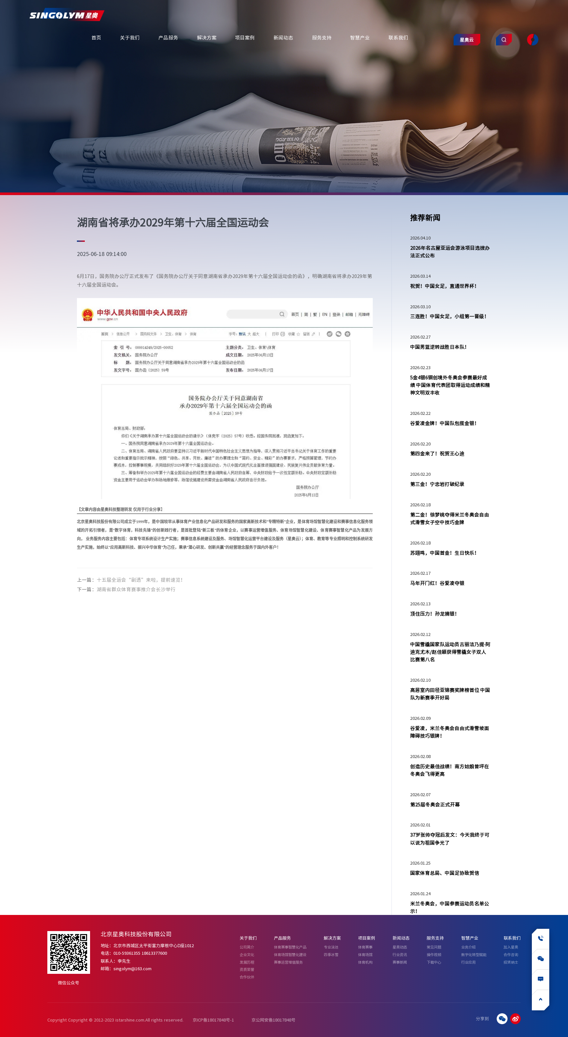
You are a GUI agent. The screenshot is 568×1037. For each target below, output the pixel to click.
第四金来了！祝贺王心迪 (437, 453)
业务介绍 (468, 947)
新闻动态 (283, 37)
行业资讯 (399, 954)
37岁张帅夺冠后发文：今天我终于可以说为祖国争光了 (449, 838)
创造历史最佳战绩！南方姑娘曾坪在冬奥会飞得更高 (449, 770)
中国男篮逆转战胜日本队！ (439, 346)
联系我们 (398, 37)
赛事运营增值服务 (288, 962)
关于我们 (130, 37)
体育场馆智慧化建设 (290, 954)
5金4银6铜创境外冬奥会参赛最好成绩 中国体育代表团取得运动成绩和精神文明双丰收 (450, 385)
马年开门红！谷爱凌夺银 (437, 583)
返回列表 (342, 584)
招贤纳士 (511, 962)
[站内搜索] (504, 40)
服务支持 (322, 37)
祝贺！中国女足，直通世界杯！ (444, 286)
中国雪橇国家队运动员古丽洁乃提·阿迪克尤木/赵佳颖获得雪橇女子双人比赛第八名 (450, 652)
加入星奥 (511, 947)
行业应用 (468, 962)
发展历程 (247, 962)
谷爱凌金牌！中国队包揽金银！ (444, 423)
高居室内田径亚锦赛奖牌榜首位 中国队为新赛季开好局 (450, 693)
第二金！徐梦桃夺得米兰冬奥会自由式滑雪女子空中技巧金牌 (449, 518)
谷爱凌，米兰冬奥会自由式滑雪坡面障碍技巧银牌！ (449, 731)
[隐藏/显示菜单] (532, 40)
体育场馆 (365, 954)
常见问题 (434, 947)
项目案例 (245, 37)
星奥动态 (399, 947)
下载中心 (434, 962)
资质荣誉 (247, 969)
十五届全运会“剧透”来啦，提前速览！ (141, 579)
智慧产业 (360, 37)
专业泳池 (331, 947)
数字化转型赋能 (473, 954)
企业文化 (247, 954)
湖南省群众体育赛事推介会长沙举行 (136, 589)
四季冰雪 (331, 954)
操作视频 (434, 954)
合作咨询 (511, 954)
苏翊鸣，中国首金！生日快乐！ (444, 552)
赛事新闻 (399, 962)
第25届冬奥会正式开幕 (435, 804)
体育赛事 (365, 947)
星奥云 (467, 39)
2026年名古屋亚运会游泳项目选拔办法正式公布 (450, 251)
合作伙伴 (247, 977)
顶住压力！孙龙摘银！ (435, 613)
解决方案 (207, 37)
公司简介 (247, 947)
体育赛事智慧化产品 (290, 947)
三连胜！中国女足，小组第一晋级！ (449, 316)
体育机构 (365, 962)
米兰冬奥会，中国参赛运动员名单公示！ (449, 907)
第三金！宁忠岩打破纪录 (437, 484)
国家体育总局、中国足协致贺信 (444, 872)
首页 (96, 37)
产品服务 (168, 37)
